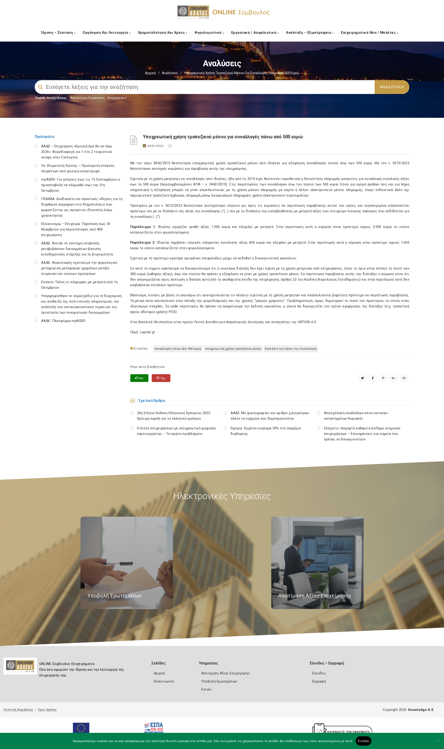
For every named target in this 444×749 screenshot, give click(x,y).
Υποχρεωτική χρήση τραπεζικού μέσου (233, 348)
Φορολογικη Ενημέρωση (87, 98)
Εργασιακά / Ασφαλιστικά (254, 32)
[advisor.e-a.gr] (404, 378)
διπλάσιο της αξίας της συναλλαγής (291, 348)
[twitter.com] (362, 378)
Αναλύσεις (170, 73)
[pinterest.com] (383, 378)
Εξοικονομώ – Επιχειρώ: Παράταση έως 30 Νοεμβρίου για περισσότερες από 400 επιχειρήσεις (75, 229)
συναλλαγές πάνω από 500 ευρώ (177, 348)
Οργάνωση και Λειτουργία (106, 32)
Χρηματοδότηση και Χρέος (162, 32)
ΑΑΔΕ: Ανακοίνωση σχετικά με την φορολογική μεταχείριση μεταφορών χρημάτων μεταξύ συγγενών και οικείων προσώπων (79, 268)
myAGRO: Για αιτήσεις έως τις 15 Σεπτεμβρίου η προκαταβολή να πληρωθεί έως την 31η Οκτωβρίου (80, 185)
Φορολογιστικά (208, 32)
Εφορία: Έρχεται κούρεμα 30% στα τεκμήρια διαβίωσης (266, 431)
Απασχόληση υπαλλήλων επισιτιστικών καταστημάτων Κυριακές (356, 416)
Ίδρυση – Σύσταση (57, 32)
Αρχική (150, 73)
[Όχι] (438, 743)
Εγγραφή (319, 681)
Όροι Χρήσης (47, 709)
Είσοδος (319, 673)
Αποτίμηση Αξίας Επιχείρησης (225, 673)
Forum (206, 689)
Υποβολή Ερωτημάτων (219, 681)
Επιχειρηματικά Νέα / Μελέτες (369, 32)
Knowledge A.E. (421, 710)
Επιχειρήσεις (117, 98)
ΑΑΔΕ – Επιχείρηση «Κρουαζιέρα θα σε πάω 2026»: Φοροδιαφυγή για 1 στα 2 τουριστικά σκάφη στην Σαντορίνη (76, 151)
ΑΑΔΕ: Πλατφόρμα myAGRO (63, 321)
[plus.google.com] (393, 378)
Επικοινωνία (164, 681)
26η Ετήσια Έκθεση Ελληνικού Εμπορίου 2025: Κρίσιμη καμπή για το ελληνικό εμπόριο (174, 416)
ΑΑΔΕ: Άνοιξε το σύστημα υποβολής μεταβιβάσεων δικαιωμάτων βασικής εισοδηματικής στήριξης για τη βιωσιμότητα (77, 248)
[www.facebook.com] (373, 378)
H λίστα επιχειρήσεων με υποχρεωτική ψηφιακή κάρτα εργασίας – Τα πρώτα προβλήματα (176, 431)
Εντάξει (363, 741)
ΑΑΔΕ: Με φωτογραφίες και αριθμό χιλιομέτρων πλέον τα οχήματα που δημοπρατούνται (270, 416)
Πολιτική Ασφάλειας (18, 709)
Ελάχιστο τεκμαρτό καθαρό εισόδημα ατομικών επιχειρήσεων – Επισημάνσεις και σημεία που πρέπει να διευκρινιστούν (362, 433)
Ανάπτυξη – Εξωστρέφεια (309, 32)
